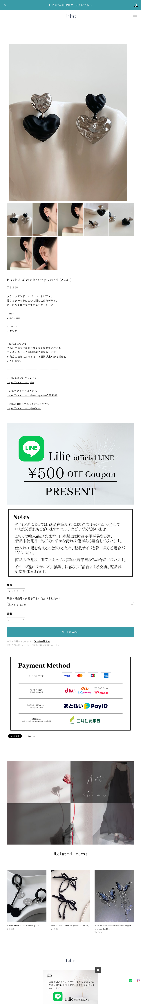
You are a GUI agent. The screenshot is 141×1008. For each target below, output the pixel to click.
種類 (9, 584)
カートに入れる (70, 632)
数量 (9, 613)
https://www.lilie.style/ (20, 382)
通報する (31, 736)
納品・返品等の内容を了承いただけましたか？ (34, 598)
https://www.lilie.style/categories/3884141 (32, 395)
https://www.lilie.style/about (24, 408)
